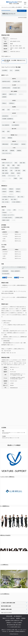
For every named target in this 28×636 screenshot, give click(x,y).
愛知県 (11, 43)
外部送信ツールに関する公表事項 (14, 622)
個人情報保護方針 (18, 616)
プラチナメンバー (13, 38)
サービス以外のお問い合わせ (14, 626)
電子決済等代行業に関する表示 (14, 624)
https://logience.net (14, 387)
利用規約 (23, 618)
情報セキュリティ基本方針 (9, 618)
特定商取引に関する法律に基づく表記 (14, 620)
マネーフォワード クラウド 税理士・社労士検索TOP (11, 7)
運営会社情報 (9, 616)
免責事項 (18, 618)
